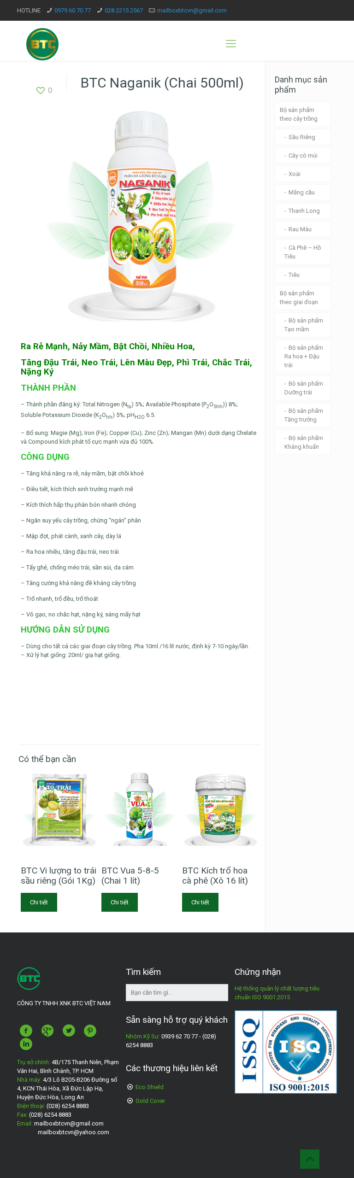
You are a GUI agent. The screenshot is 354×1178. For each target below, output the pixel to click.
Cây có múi (303, 155)
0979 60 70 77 (72, 10)
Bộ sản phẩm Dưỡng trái (303, 388)
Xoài (295, 173)
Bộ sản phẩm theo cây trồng (299, 114)
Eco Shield (150, 1087)
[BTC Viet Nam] (42, 44)
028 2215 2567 (124, 10)
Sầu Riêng (302, 137)
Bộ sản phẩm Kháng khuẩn (303, 442)
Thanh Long (304, 210)
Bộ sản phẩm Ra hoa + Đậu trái (303, 356)
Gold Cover (150, 1100)
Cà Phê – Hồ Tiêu (302, 252)
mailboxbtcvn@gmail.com (192, 10)
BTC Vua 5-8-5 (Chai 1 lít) (130, 875)
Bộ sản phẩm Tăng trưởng (303, 415)
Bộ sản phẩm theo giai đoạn (299, 297)
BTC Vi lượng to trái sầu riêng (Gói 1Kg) (58, 875)
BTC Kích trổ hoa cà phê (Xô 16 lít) (215, 875)
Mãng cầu (302, 192)
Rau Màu (300, 229)
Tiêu (294, 274)
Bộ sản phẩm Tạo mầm (303, 325)
